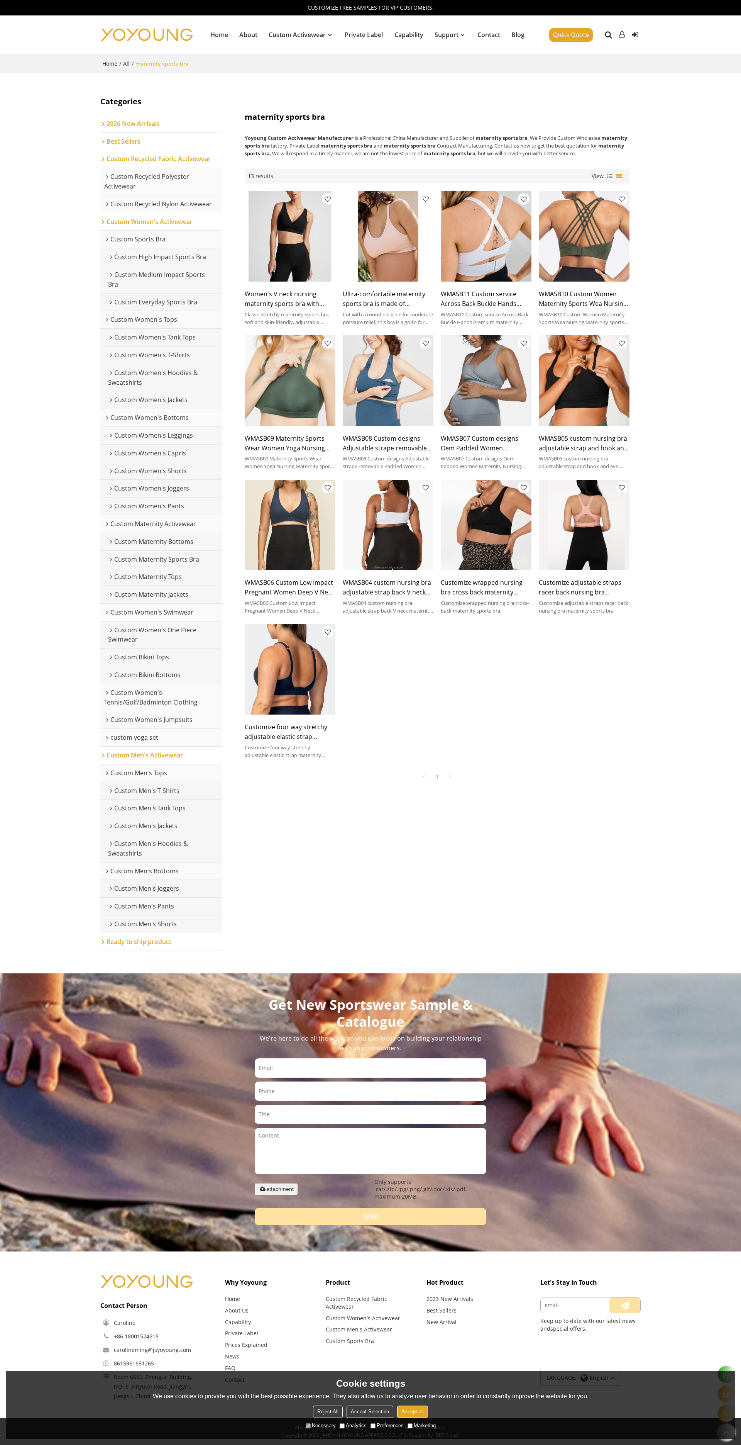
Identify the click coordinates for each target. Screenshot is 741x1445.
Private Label (364, 35)
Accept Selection (370, 1411)
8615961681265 (134, 1363)
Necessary (324, 1425)
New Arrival (441, 1322)
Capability (408, 35)
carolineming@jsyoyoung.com (152, 1349)
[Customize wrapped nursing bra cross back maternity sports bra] (486, 525)
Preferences (390, 1425)
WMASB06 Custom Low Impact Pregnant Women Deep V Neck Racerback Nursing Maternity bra (289, 587)
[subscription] (624, 1305)
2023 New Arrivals (449, 1298)
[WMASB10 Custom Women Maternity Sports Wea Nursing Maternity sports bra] (584, 236)
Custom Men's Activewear (359, 1329)
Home (219, 35)
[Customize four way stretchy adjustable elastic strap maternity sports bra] (290, 669)
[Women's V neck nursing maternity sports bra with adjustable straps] (290, 236)
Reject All (327, 1411)
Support (446, 35)
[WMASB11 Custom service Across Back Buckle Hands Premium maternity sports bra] (486, 236)
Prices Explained (246, 1344)
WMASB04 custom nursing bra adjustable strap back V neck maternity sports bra (387, 587)
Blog (517, 35)
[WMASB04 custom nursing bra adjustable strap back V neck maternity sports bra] (388, 525)
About (248, 35)
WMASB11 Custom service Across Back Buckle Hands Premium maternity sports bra (485, 299)
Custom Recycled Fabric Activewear (356, 1302)
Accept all (412, 1411)
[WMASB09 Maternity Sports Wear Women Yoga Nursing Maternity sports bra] (290, 380)
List (609, 176)
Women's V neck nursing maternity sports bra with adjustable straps (282, 299)
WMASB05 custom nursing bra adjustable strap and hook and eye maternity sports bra (583, 443)
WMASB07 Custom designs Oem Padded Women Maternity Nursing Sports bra (483, 443)
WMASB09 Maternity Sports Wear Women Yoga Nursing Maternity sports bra (285, 443)
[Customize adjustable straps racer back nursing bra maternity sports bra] (584, 525)
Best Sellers (441, 1310)
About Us (237, 1310)
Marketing (425, 1425)
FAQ (230, 1368)
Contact (488, 35)
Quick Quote (571, 35)
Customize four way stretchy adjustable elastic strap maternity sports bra (286, 732)
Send (370, 1216)
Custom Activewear (297, 35)
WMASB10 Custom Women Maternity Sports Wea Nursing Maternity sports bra (583, 299)
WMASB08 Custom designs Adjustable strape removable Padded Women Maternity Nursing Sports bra (385, 443)
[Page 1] (424, 777)
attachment (280, 1189)
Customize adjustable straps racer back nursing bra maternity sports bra (580, 587)
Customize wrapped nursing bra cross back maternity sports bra (482, 587)
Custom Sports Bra (350, 1341)
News (232, 1356)
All (126, 63)
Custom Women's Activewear (363, 1318)
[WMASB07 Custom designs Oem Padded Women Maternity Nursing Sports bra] (486, 380)
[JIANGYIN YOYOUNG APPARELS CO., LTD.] (146, 34)
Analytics (356, 1425)
